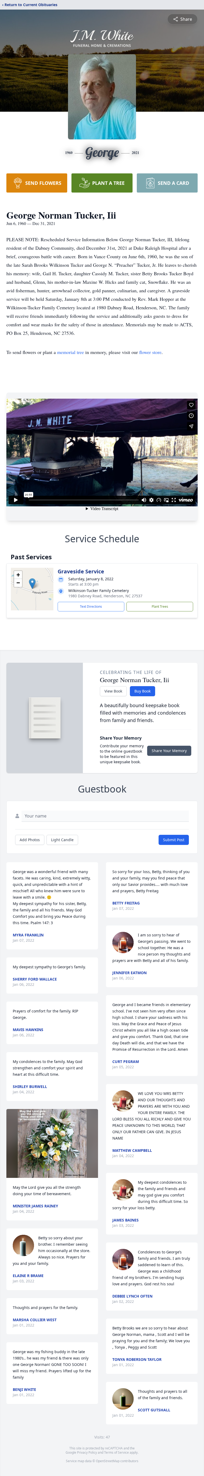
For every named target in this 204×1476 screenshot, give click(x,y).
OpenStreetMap (108, 1461)
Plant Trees (160, 606)
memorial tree (70, 352)
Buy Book (142, 691)
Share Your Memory (169, 750)
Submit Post (173, 839)
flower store (150, 352)
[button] (32, 583)
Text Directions (91, 606)
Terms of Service (116, 1452)
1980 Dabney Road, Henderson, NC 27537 (105, 595)
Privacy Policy (87, 1452)
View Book (113, 691)
